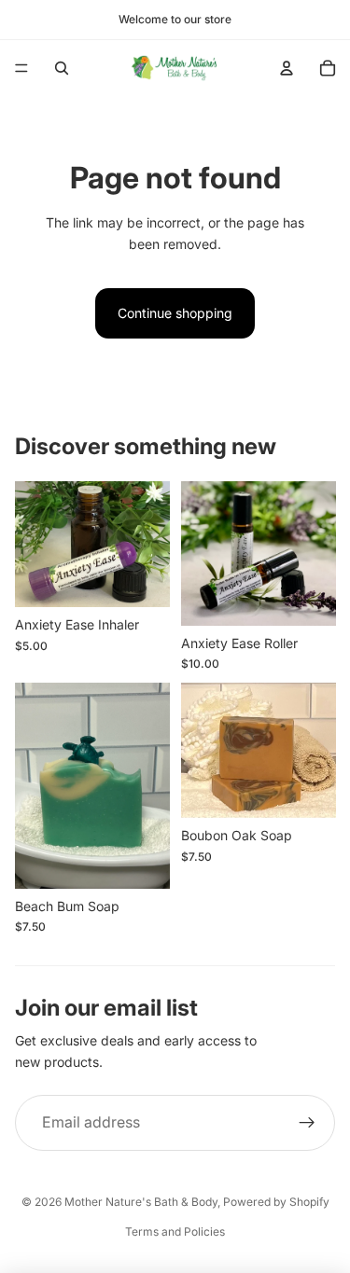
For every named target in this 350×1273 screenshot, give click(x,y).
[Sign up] (307, 1122)
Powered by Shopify (276, 1202)
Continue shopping (175, 313)
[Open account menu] (286, 68)
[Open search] (61, 68)
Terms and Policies (175, 1231)
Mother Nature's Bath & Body (140, 1202)
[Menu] (21, 68)
